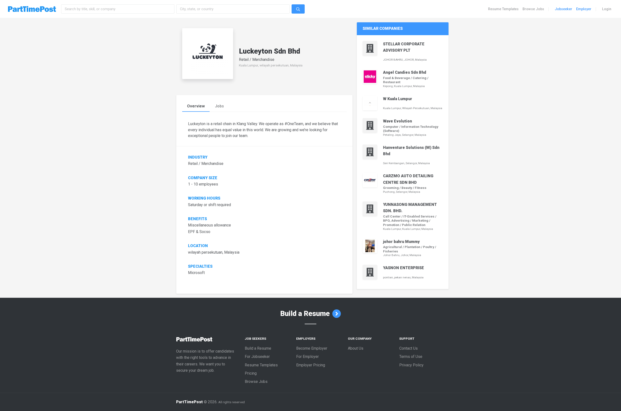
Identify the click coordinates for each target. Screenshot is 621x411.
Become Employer (311, 348)
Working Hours (204, 198)
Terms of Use (410, 356)
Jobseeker (563, 9)
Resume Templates (503, 9)
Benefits (197, 219)
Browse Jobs (533, 9)
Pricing (251, 373)
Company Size (202, 178)
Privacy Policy (411, 365)
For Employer (307, 356)
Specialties (200, 266)
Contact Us (408, 348)
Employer (583, 9)
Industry (197, 157)
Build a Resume (305, 313)
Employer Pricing (310, 365)
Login (606, 9)
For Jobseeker (257, 356)
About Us (355, 348)
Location (198, 246)
